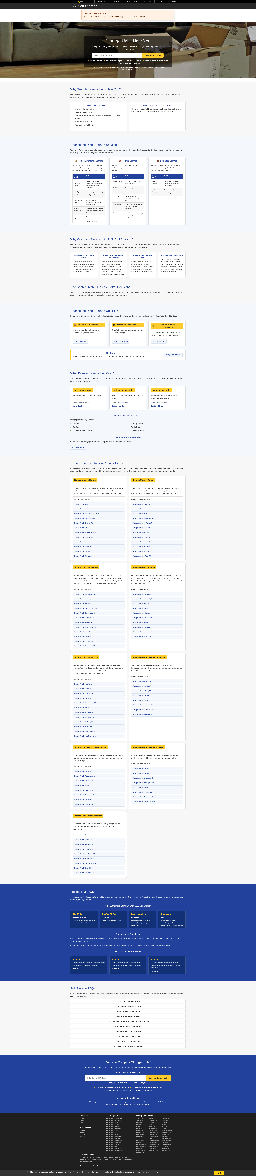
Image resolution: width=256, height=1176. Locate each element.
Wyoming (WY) (140, 1152)
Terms (81, 1122)
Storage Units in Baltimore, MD (84, 790)
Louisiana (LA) (166, 1128)
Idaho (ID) (164, 1124)
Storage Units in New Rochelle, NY (85, 736)
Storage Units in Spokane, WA (84, 873)
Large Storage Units (158, 341)
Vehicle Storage (132, 2)
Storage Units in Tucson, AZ (142, 636)
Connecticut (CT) (141, 1122)
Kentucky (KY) (153, 1128)
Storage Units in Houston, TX (142, 509)
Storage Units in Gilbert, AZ (141, 613)
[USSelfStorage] (85, 6)
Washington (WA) (141, 1150)
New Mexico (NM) (167, 1138)
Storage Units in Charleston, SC (143, 705)
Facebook (82, 1132)
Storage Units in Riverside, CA (84, 618)
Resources (161, 2)
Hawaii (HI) (152, 1124)
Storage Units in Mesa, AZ (141, 603)
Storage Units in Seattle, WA (83, 840)
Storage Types (116, 2)
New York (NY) (140, 1140)
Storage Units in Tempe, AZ (141, 622)
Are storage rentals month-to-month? (129, 1036)
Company (173, 2)
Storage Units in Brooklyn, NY (84, 689)
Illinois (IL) (139, 1126)
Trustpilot (82, 1130)
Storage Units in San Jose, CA (84, 603)
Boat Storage (117, 204)
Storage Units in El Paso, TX (142, 556)
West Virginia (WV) (154, 1150)
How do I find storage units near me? (129, 1001)
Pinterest (82, 1136)
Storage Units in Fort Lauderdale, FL (86, 509)
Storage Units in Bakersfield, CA (84, 646)
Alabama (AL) (140, 1118)
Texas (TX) (165, 1146)
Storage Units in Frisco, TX (141, 542)
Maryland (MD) (153, 1130)
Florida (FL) (165, 1122)
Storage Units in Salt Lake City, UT (85, 863)
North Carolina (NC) (154, 1140)
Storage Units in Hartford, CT (83, 804)
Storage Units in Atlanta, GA (142, 681)
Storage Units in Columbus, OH (143, 773)
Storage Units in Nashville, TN (142, 695)
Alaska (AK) (152, 1118)
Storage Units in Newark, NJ (83, 781)
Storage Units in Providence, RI (84, 799)
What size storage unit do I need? (129, 1011)
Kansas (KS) (139, 1128)
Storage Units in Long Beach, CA (85, 627)
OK (219, 1173)
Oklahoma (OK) (153, 1142)
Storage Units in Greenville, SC (143, 714)
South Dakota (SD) (141, 1146)
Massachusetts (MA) (167, 1130)
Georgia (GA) (140, 1124)
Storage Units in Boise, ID (82, 868)
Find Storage (102, 2)
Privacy (82, 1120)
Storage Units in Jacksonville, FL (85, 537)
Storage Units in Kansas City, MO (144, 801)
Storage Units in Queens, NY (83, 693)
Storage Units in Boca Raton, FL (84, 518)
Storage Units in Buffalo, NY (83, 707)
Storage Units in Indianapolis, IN (143, 778)
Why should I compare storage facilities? (129, 1026)
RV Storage (116, 196)
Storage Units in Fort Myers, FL (84, 551)
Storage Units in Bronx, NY (83, 698)
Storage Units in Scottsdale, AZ (143, 599)
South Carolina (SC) (167, 1144)
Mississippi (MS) (166, 1132)
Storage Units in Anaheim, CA (84, 622)
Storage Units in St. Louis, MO (142, 792)
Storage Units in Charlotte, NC (142, 686)
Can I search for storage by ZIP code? (129, 1031)
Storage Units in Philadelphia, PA (84, 776)
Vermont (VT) (152, 1148)
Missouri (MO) (140, 1134)
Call (81, 2)
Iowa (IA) (164, 1126)
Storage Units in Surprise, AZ (142, 632)
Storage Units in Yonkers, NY (83, 722)
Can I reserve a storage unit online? (128, 1041)
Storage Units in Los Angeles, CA (85, 594)
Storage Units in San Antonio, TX (143, 518)
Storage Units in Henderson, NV (84, 858)
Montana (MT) (153, 1134)
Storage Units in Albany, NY (83, 726)
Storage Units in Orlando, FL (83, 523)
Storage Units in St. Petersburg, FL (85, 532)
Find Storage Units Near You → (90, 1166)
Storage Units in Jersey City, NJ (84, 785)
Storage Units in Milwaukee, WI (143, 797)
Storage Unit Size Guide (173, 355)
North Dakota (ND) (167, 1140)
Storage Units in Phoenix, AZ (142, 594)
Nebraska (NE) (166, 1134)
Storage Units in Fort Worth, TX (143, 523)
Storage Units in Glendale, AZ (142, 618)
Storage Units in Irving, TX (141, 537)
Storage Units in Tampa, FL (83, 528)
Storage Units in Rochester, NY (84, 712)
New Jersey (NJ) (166, 1136)
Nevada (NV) (140, 1136)
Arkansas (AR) (140, 1120)
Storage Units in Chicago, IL (142, 768)
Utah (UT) (139, 1148)
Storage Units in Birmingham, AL (143, 700)
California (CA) (153, 1120)
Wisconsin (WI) (166, 1150)
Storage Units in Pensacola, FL (84, 556)
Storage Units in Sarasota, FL (83, 542)
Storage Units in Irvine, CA (82, 632)
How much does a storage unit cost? (129, 1006)
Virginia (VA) (165, 1148)
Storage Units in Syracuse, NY (84, 717)
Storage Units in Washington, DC (85, 795)
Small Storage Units (80, 341)
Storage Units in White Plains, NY (85, 731)
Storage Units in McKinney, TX (143, 546)
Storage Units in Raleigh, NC (142, 691)
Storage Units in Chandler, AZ (142, 608)
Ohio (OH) (139, 1142)
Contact (82, 1118)
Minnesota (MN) (153, 1132)
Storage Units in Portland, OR (83, 844)
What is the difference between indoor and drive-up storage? (129, 1021)
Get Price (102, 4)
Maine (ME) (139, 1130)
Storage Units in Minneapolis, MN (143, 783)
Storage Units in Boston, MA (83, 771)
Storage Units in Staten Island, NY (85, 703)
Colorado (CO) (166, 1120)
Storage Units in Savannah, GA (143, 710)
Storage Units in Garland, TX (142, 551)
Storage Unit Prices (78, 447)
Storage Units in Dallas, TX (141, 504)
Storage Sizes (147, 2)
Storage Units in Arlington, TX (142, 532)
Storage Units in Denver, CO (83, 849)
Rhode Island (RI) (154, 1144)
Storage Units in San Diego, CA (84, 599)
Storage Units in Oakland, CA (83, 641)
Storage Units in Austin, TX (141, 513)
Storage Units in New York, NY (84, 684)
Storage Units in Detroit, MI (141, 787)
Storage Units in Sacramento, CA (85, 613)
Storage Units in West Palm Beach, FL (86, 513)
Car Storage (116, 188)
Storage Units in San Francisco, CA (85, 608)
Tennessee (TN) (153, 1146)
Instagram (82, 1134)
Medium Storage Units (120, 341)
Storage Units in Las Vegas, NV (84, 854)
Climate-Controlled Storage (77, 183)
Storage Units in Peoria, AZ (141, 627)
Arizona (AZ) (165, 1118)
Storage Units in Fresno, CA (83, 636)
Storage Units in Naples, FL (83, 546)
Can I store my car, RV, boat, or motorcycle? (129, 1046)
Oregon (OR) (165, 1142)
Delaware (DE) (153, 1122)
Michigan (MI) (140, 1132)
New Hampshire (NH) (153, 1137)
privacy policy (153, 1172)
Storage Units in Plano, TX (141, 528)
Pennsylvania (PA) (141, 1144)
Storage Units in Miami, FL (82, 504)
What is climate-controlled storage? (128, 1016)
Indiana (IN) (152, 1126)
